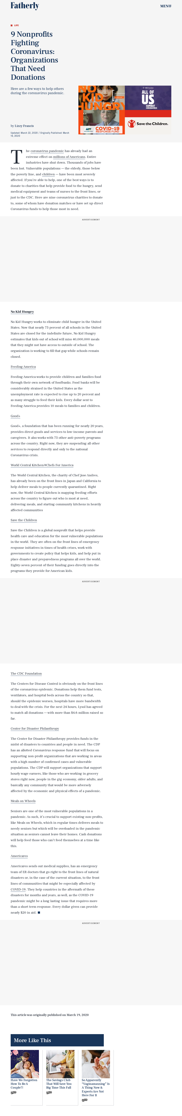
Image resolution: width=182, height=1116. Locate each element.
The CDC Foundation (26, 673)
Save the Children (24, 520)
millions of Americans (69, 157)
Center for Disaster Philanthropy (35, 728)
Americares (19, 856)
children (48, 174)
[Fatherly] (25, 6)
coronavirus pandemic (47, 151)
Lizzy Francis (24, 126)
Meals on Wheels (23, 801)
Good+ (15, 416)
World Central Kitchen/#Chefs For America (42, 465)
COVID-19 (18, 889)
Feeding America (23, 367)
